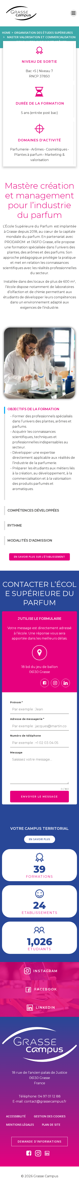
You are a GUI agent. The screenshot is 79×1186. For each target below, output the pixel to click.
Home (6, 33)
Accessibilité (16, 1116)
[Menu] (73, 13)
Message (16, 752)
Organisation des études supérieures (43, 33)
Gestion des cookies (49, 1116)
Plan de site (51, 1124)
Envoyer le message (39, 796)
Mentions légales (20, 1124)
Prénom (16, 702)
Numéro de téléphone (25, 735)
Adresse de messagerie (27, 719)
